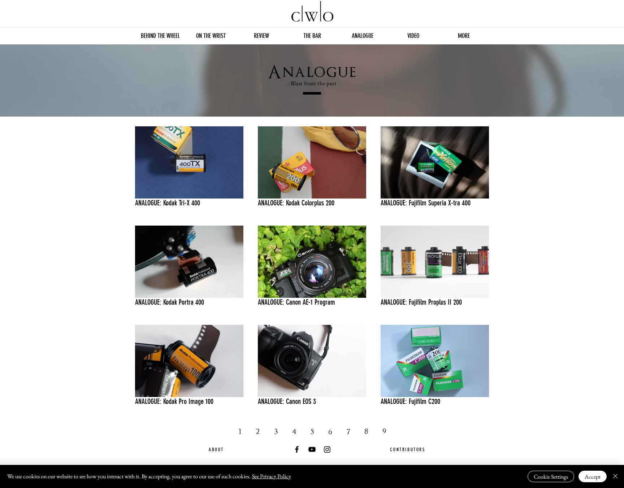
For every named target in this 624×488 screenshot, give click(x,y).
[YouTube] (312, 449)
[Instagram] (327, 449)
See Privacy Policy (271, 476)
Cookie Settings (551, 476)
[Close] (615, 476)
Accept (593, 476)
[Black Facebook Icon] (296, 449)
